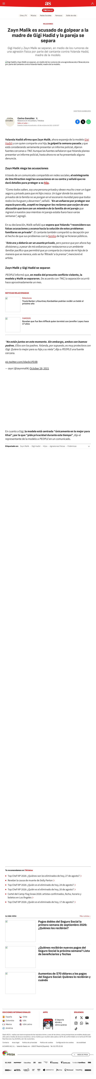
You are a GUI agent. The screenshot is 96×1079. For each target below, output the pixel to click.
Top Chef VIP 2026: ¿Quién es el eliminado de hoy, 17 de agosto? (41, 902)
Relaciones (48, 24)
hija (46, 183)
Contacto (5, 1043)
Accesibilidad (81, 1043)
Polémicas (72, 446)
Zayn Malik (24, 446)
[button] (89, 446)
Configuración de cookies (65, 1043)
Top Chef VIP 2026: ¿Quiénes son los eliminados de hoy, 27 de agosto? (44, 876)
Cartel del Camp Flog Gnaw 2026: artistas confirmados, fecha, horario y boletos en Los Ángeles (44, 895)
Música (33, 15)
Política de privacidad (29, 1043)
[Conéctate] (92, 3)
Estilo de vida (71, 15)
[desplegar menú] (4, 3)
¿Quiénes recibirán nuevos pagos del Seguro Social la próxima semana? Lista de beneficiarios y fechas (64, 951)
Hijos (45, 446)
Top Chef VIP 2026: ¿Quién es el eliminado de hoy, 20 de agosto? (41, 889)
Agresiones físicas (57, 446)
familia (52, 236)
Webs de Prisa (82, 1054)
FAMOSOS (26, 318)
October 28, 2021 (39, 368)
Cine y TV (23, 15)
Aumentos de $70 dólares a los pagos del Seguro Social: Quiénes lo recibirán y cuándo (64, 977)
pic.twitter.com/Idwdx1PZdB (21, 362)
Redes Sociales (45, 15)
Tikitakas (29, 870)
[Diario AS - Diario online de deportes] (48, 3)
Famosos (58, 15)
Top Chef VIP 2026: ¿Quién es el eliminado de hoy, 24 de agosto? (41, 885)
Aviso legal (15, 1043)
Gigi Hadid (36, 446)
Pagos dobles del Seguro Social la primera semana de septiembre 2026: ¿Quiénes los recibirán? (62, 925)
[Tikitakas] (48, 10)
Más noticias (84, 916)
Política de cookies (46, 1043)
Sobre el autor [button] (23, 123)
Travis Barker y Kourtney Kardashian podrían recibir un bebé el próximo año (53, 302)
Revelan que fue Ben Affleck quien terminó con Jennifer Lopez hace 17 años (55, 322)
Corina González (26, 118)
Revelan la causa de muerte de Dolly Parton (30, 880)
